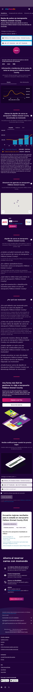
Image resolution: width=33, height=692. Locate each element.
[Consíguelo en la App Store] (14, 680)
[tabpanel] (16, 95)
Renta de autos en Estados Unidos (20, 629)
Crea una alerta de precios (14, 590)
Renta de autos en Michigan (15, 630)
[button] (2, 9)
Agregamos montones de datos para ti (13, 620)
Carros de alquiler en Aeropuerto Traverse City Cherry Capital (9, 538)
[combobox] (9, 31)
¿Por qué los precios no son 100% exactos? (14, 623)
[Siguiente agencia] (30, 211)
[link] (13, 226)
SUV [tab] (23, 127)
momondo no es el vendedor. (10, 617)
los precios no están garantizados (9, 613)
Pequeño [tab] (11, 127)
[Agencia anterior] (3, 211)
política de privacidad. (9, 501)
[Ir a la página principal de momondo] (10, 9)
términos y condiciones (25, 500)
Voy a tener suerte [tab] (21, 527)
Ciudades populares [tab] (9, 527)
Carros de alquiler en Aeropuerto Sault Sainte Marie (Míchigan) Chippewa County (15, 543)
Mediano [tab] (18, 127)
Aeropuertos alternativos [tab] (10, 524)
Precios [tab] (9, 82)
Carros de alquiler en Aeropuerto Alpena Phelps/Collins (16, 545)
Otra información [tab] (24, 82)
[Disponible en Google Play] (5, 680)
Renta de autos (7, 629)
